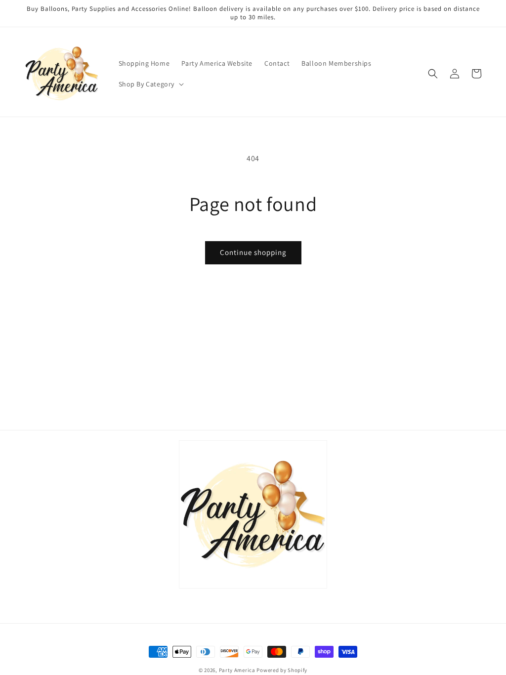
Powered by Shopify (281, 670)
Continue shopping (253, 252)
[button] (150, 84)
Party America (237, 670)
